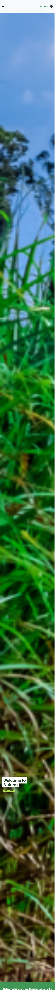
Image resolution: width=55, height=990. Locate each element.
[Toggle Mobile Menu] (3, 6)
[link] (21, 6)
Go (51, 6)
